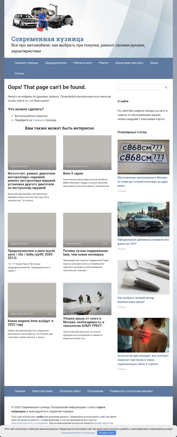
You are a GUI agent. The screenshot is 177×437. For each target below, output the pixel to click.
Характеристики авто (129, 63)
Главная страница (26, 63)
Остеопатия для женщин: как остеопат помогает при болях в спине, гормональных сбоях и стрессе (143, 360)
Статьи (19, 73)
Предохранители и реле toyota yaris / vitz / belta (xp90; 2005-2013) (31, 254)
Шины (154, 63)
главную (38, 120)
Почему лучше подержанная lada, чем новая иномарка (85, 252)
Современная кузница (47, 39)
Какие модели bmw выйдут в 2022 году (30, 322)
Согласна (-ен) (106, 432)
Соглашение (95, 391)
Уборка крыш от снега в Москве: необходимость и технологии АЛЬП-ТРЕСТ (83, 322)
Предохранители (55, 63)
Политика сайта (70, 391)
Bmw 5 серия (73, 173)
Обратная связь (42, 391)
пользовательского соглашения (29, 423)
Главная (20, 391)
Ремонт (104, 63)
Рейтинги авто (82, 63)
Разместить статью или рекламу (131, 391)
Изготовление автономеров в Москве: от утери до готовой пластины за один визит (143, 182)
